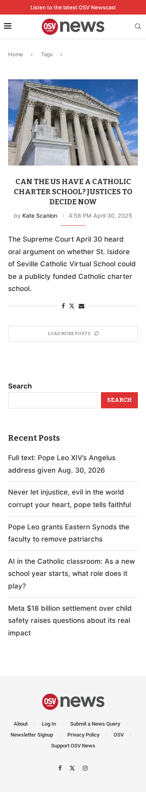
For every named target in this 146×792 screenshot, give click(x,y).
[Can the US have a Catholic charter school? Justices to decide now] (73, 122)
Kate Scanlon (39, 215)
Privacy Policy (83, 735)
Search (20, 386)
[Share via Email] (81, 305)
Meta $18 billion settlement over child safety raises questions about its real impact (70, 620)
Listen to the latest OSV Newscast (73, 7)
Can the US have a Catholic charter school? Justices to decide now (73, 191)
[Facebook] (61, 768)
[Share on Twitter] (72, 305)
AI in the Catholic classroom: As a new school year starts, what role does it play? (71, 573)
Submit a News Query (95, 724)
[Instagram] (85, 768)
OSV (119, 735)
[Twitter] (73, 768)
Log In (49, 724)
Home (15, 54)
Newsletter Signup (32, 735)
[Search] (138, 26)
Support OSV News (73, 746)
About (21, 724)
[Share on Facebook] (63, 305)
